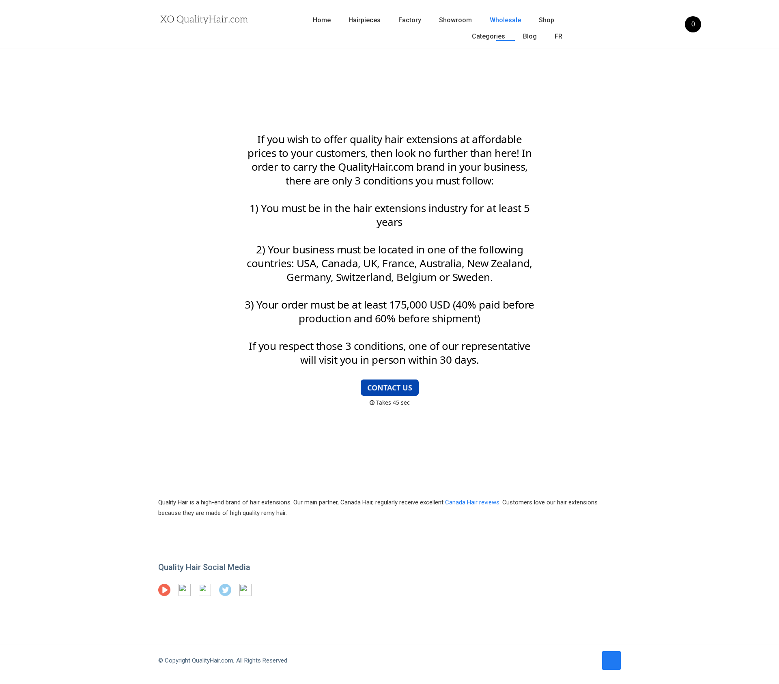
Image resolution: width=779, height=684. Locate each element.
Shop (546, 20)
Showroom (455, 20)
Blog (530, 36)
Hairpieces (365, 20)
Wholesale (505, 20)
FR (558, 36)
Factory (409, 20)
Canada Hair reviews (472, 502)
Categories (488, 36)
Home (322, 20)
